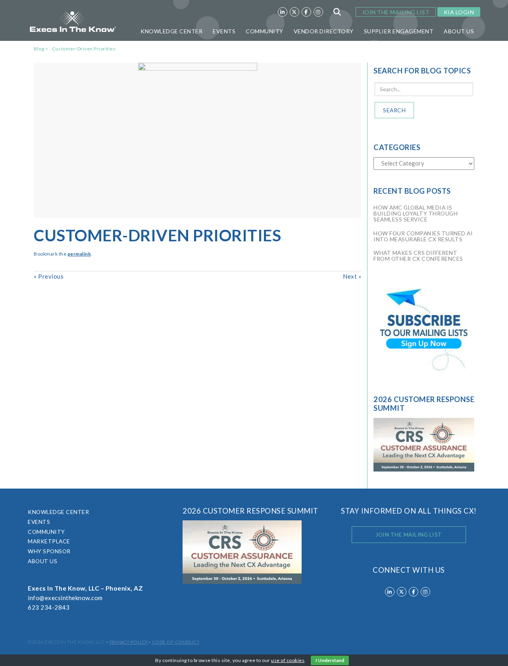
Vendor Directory (324, 31)
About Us (459, 31)
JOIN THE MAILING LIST (396, 12)
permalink (79, 254)
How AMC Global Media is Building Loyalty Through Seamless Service (415, 213)
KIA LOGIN (459, 12)
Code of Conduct (176, 642)
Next (352, 276)
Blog (39, 49)
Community (264, 31)
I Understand (330, 660)
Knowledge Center (171, 31)
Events (224, 31)
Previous (49, 276)
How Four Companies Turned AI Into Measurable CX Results (423, 236)
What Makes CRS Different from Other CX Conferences (418, 255)
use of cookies (287, 660)
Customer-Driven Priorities (83, 49)
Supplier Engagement (399, 31)
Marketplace (49, 541)
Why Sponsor (49, 551)
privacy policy (129, 642)
